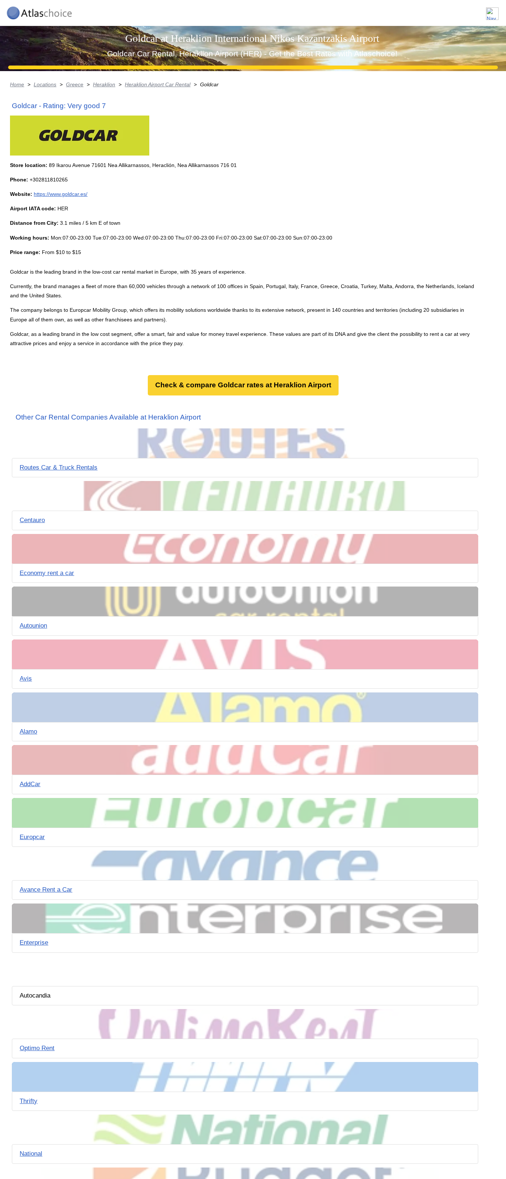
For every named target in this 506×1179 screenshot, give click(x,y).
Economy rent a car (47, 573)
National (31, 1153)
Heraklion (104, 84)
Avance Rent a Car (46, 889)
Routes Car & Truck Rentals (58, 467)
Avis (26, 678)
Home (17, 84)
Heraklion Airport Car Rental (157, 84)
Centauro (32, 520)
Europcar (32, 837)
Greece (74, 84)
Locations (45, 84)
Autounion (33, 625)
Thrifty (28, 1101)
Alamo (28, 731)
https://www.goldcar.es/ (60, 194)
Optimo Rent (37, 1048)
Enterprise (34, 942)
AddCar (30, 784)
